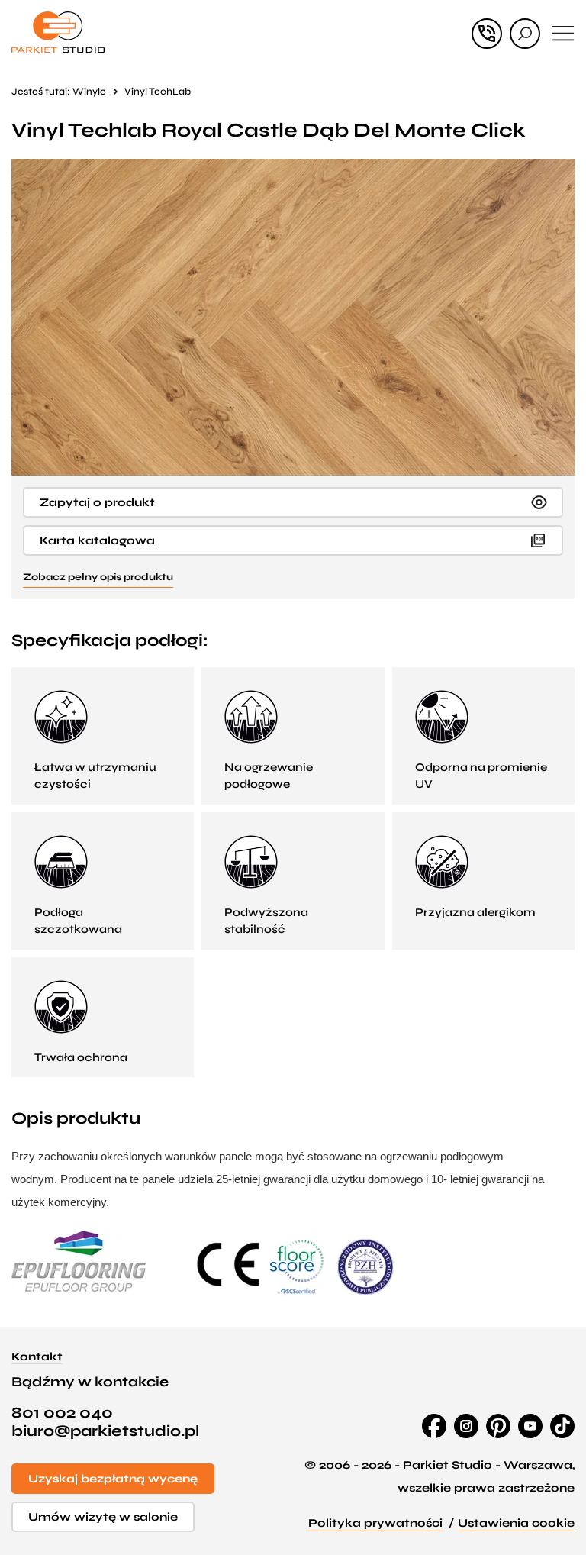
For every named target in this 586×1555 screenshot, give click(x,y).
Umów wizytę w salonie (103, 1517)
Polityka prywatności (375, 1523)
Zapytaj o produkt (97, 502)
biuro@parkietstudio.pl (105, 1431)
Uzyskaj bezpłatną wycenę (113, 1479)
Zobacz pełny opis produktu (98, 577)
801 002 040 (62, 1413)
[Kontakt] (487, 33)
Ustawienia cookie (516, 1523)
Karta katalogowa (97, 540)
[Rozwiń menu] (563, 33)
